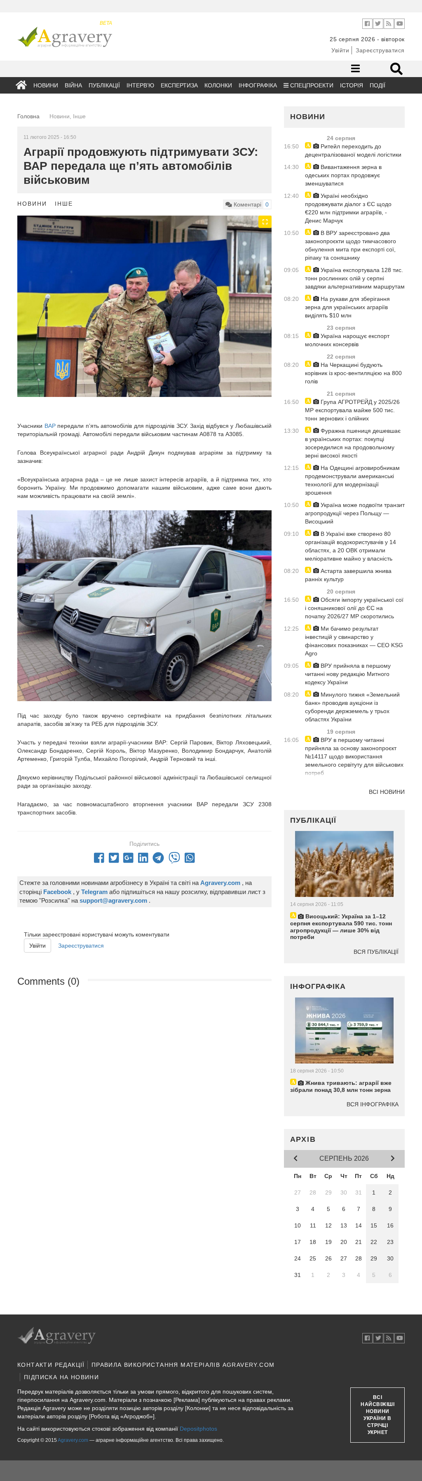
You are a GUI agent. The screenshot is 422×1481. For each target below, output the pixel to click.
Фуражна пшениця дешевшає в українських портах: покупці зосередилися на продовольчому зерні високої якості (353, 443)
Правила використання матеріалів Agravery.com (183, 1364)
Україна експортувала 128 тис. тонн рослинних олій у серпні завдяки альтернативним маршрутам (355, 278)
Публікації (104, 85)
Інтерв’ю (140, 85)
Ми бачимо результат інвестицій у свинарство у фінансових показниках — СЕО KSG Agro (354, 641)
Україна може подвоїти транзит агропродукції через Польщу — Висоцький (355, 513)
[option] (144, 311)
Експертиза (179, 85)
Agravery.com (73, 1440)
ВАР (51, 425)
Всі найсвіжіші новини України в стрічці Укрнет (377, 1415)
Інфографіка (258, 85)
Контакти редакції (51, 1364)
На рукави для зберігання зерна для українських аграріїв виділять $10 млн (347, 307)
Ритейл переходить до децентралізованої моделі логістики (353, 150)
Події (377, 85)
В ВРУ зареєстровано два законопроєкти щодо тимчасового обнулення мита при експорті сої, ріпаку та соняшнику (350, 245)
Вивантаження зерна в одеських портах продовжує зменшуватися (343, 175)
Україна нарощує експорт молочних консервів (347, 340)
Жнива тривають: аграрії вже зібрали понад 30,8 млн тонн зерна (341, 1086)
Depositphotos (198, 1428)
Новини (45, 85)
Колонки (218, 85)
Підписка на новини (61, 1377)
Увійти (340, 50)
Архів (303, 1139)
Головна (28, 116)
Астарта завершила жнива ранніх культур (348, 575)
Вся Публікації (376, 951)
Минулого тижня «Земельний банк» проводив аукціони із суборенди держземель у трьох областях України (352, 707)
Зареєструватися (380, 50)
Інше (64, 203)
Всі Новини (387, 792)
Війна (73, 85)
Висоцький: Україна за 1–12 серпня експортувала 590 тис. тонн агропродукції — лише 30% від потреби (341, 926)
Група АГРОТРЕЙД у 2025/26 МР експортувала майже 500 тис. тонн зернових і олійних (352, 410)
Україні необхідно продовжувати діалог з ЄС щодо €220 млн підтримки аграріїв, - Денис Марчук (348, 208)
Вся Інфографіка (373, 1104)
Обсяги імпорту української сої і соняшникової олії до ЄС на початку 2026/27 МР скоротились (354, 608)
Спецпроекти (310, 85)
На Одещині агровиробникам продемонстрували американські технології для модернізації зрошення (352, 480)
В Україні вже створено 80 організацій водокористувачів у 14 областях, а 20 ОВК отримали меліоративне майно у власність (350, 546)
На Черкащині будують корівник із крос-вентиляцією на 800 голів (353, 373)
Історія (351, 85)
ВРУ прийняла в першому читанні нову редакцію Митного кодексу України (348, 673)
